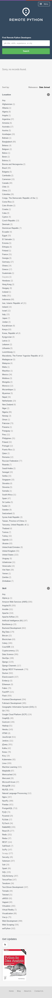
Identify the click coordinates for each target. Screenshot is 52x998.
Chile (4, 187)
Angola (5, 115)
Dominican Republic (10, 228)
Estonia (5, 243)
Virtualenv (6, 906)
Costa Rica (7, 202)
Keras (5, 752)
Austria (5, 130)
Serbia (5, 476)
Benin (5, 157)
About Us (27, 991)
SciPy (5, 850)
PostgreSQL (7, 808)
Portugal (6, 446)
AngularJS (6, 605)
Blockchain (7, 639)
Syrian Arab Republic (11, 517)
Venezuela (6, 566)
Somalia (6, 491)
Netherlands (7, 401)
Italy (4, 314)
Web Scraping (8, 925)
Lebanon (6, 344)
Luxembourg (7, 352)
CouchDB (6, 647)
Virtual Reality (8, 910)
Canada (5, 183)
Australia (6, 127)
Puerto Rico (7, 450)
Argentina (6, 119)
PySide (5, 820)
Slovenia (6, 487)
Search (26, 51)
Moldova (6, 378)
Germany (6, 262)
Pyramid (6, 816)
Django (5, 662)
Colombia (6, 194)
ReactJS (6, 831)
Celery (5, 643)
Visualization (7, 913)
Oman (5, 419)
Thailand (6, 528)
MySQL (5, 789)
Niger (4, 408)
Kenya (5, 329)
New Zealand (8, 404)
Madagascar (7, 359)
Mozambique (7, 389)
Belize (5, 153)
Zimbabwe (6, 581)
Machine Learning (9, 767)
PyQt (4, 812)
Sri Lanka (6, 502)
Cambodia (6, 175)
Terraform (6, 883)
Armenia (6, 123)
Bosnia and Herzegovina (12, 164)
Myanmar (6, 393)
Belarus (5, 145)
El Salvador (7, 239)
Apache (5, 613)
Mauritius (6, 371)
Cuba (4, 213)
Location (6, 94)
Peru (4, 435)
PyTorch (6, 823)
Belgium (6, 149)
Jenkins (5, 741)
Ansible (5, 609)
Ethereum (6, 684)
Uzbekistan (7, 562)
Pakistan (6, 423)
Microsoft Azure (9, 782)
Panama (6, 427)
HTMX (5, 733)
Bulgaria (6, 172)
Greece (5, 269)
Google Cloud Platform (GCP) (14, 714)
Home (11, 991)
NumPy (5, 801)
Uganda (5, 540)
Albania (5, 108)
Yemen (5, 573)
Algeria (5, 112)
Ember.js (6, 681)
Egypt (5, 236)
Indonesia (6, 299)
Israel (4, 311)
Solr (4, 865)
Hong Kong (7, 284)
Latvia (5, 341)
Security (6, 857)
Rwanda (5, 465)
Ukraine (5, 543)
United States (8, 555)
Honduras (6, 281)
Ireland (5, 307)
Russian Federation (10, 461)
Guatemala (7, 273)
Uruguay (6, 558)
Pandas (5, 804)
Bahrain (5, 138)
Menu (45, 4)
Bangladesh (7, 142)
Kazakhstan (7, 326)
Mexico (5, 374)
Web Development (10, 921)
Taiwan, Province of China (13, 521)
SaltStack (6, 846)
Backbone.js (7, 624)
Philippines (7, 438)
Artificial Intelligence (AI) (12, 621)
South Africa (7, 495)
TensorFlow (7, 880)
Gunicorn (6, 722)
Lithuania (6, 348)
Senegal (6, 472)
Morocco (6, 386)
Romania (6, 457)
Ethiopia (6, 247)
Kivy (4, 756)
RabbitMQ (6, 827)
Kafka (5, 748)
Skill (4, 588)
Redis (5, 835)
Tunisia (5, 532)
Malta (4, 367)
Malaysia (6, 363)
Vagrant (5, 902)
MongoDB (6, 786)
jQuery (5, 744)
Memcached (7, 774)
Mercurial (6, 778)
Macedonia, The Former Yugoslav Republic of (21, 356)
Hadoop (5, 726)
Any (3, 100)
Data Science (8, 654)
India (4, 296)
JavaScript (7, 737)
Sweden (5, 510)
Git (3, 711)
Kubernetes (7, 759)
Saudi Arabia (7, 468)
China (5, 190)
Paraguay (6, 431)
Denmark (6, 224)
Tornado (5, 891)
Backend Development (12, 628)
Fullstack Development (12, 703)
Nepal (5, 397)
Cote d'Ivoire (7, 205)
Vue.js (5, 917)
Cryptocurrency (8, 651)
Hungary (6, 288)
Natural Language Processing (14, 793)
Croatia (5, 209)
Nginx (5, 797)
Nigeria (5, 412)
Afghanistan (7, 104)
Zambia (5, 577)
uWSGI (5, 898)
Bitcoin (5, 636)
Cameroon (6, 179)
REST (5, 842)
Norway (5, 416)
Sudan (5, 506)
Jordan (5, 322)
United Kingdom (9, 551)
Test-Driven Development (13, 887)
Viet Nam (6, 570)
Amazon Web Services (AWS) (15, 602)
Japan (5, 318)
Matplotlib (6, 771)
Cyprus (5, 217)
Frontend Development (12, 699)
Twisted (5, 895)
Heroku (5, 729)
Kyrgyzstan (7, 337)
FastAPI (6, 692)
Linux (4, 763)
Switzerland (7, 513)
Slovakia (6, 483)
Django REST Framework (13, 669)
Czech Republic (9, 220)
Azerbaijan (7, 134)
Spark (5, 868)
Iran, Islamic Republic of (12, 303)
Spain (5, 498)
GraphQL (6, 718)
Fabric (5, 688)
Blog (19, 991)
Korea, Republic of (10, 333)
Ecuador (6, 232)
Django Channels (9, 666)
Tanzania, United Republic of (14, 525)
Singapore (6, 480)
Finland (5, 251)
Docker (5, 673)
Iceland (5, 292)
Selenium (6, 861)
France (5, 254)
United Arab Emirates (11, 547)
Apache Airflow (8, 617)
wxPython (6, 928)
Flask (4, 696)
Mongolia (6, 382)
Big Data (6, 632)
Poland (5, 442)
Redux (5, 838)
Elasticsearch (8, 677)
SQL (4, 872)
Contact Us (39, 991)
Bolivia (5, 160)
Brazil (5, 168)
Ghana (5, 266)
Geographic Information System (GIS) (18, 707)
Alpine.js (6, 598)
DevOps (6, 658)
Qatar (4, 453)
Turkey (5, 536)
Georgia (5, 258)
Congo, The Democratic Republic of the (19, 198)
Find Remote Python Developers (16, 38)
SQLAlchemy (8, 876)
